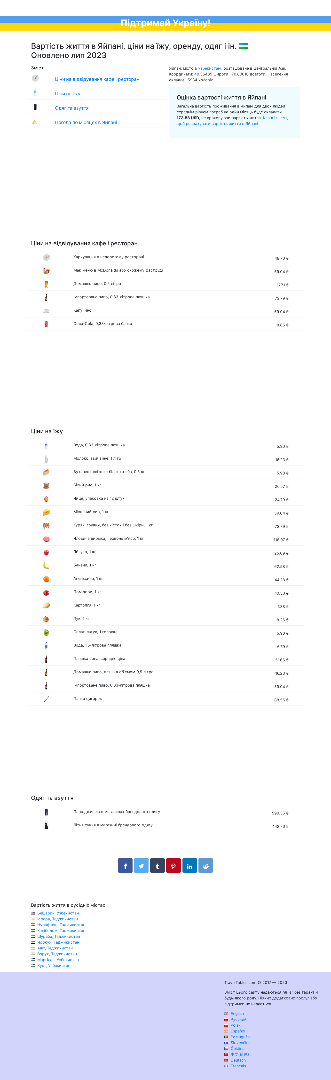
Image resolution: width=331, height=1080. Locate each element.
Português (239, 1036)
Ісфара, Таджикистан (57, 918)
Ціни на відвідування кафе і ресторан (97, 79)
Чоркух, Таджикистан (58, 942)
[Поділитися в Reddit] (205, 865)
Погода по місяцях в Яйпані (86, 122)
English (236, 1013)
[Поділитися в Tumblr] (157, 865)
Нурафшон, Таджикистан (61, 924)
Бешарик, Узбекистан (58, 913)
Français (237, 1065)
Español (237, 1031)
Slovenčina (240, 1042)
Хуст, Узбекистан (53, 965)
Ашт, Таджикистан (55, 948)
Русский (238, 1019)
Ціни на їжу (67, 94)
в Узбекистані (208, 68)
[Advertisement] (165, 194)
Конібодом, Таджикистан (61, 930)
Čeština (236, 1048)
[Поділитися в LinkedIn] (189, 865)
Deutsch (237, 1060)
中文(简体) (239, 1054)
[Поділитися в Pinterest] (173, 865)
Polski (235, 1025)
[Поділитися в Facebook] (125, 865)
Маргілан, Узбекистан (58, 959)
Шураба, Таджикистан (58, 936)
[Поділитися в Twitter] (141, 865)
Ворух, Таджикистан (57, 953)
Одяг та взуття (72, 108)
